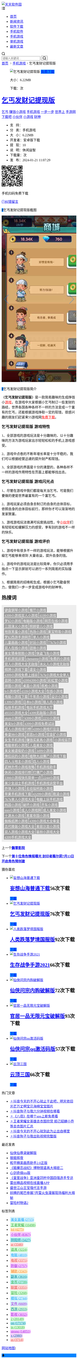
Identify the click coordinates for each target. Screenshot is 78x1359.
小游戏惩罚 (62, 740)
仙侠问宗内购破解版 (32, 990)
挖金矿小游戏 (56, 734)
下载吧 (7, 117)
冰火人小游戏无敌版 (54, 664)
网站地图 (8, 1348)
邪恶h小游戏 (35, 734)
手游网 (71, 112)
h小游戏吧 (12, 691)
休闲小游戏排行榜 (18, 772)
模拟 (19, 1298)
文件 (19, 1304)
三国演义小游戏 (16, 626)
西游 (19, 1309)
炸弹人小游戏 (15, 788)
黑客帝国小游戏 (38, 815)
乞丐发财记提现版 (28, 100)
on (18, 1323)
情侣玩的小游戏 (16, 756)
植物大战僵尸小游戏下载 (48, 756)
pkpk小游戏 (13, 718)
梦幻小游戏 (13, 621)
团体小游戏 (38, 648)
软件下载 (16, 26)
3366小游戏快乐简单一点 (23, 778)
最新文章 (16, 46)
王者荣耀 (23, 1225)
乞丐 (5, 112)
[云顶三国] (18, 1064)
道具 (19, 1249)
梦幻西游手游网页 (18, 637)
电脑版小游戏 (33, 621)
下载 (13, 898)
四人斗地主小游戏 (18, 761)
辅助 (19, 1271)
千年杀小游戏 (40, 696)
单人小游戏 (41, 637)
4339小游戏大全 (33, 691)
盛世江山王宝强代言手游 (28, 1188)
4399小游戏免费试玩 (39, 723)
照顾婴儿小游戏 (41, 626)
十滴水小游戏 (15, 815)
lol (17, 1229)
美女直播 (22, 1219)
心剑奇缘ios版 (20, 1173)
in (18, 1327)
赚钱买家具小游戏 (39, 740)
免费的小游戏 (60, 659)
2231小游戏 (51, 718)
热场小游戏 (38, 632)
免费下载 (47, 71)
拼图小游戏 (13, 686)
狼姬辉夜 (16, 1158)
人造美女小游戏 (41, 745)
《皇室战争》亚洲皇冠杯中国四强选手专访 (41, 1178)
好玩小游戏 (38, 642)
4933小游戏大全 (16, 713)
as (17, 1340)
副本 (19, 1276)
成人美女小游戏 (54, 810)
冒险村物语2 (19, 1203)
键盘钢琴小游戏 (16, 610)
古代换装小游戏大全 (20, 826)
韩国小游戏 (13, 805)
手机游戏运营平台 (49, 783)
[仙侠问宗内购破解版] (26, 980)
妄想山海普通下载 (30, 888)
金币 (19, 1282)
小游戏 (28, 117)
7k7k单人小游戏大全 (20, 799)
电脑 (19, 1255)
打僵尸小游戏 (43, 772)
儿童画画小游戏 (16, 642)
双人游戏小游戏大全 (20, 832)
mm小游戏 (12, 810)
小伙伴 (17, 117)
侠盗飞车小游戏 (47, 653)
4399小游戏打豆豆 (46, 729)
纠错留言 (11, 201)
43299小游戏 (42, 794)
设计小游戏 (59, 696)
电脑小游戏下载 (16, 696)
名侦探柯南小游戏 (39, 788)
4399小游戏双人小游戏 (21, 615)
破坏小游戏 (31, 805)
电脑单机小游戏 (16, 745)
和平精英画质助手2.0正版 (28, 1163)
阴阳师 (20, 1240)
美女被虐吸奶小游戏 (20, 751)
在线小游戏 (54, 691)
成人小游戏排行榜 (18, 729)
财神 (37, 117)
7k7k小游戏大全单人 (54, 675)
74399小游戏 (32, 718)
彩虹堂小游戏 (58, 680)
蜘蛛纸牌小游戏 (16, 821)
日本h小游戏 (32, 702)
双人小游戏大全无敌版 (21, 664)
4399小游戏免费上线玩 (21, 675)
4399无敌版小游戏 (43, 713)
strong (20, 1331)
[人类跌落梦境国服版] (26, 929)
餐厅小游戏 (38, 610)
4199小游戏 (48, 615)
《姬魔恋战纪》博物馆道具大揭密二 (36, 1168)
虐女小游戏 (38, 669)
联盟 (19, 1287)
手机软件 (16, 31)
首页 (13, 16)
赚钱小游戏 (17, 112)
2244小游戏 (51, 778)
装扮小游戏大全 (47, 832)
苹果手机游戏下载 (18, 794)
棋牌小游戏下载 (16, 669)
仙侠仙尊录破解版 (23, 1153)
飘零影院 (18, 848)
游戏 (8, 402)
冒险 (19, 1293)
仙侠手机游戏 (15, 707)
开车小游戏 (49, 805)
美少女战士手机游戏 (20, 783)
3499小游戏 (44, 751)
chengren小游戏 (37, 659)
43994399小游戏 (34, 680)
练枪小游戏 (49, 686)
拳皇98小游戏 (15, 734)
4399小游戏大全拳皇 (44, 821)
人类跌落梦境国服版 (32, 939)
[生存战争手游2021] (25, 954)
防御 (19, 1266)
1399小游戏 (13, 702)
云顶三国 (20, 1074)
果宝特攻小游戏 (59, 632)
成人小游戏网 (31, 810)
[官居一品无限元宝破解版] (30, 1005)
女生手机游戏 (15, 740)
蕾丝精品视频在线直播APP (30, 1183)
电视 (19, 1260)
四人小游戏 (41, 761)
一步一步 (47, 112)
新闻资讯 (16, 21)
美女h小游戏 (14, 723)
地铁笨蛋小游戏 (16, 632)
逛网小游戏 (13, 680)
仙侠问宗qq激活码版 (32, 1049)
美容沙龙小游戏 (47, 826)
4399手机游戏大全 (18, 837)
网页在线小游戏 (56, 621)
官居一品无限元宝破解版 (37, 1016)
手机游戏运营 (15, 659)
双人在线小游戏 (16, 648)
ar (17, 1244)
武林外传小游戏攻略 (20, 767)
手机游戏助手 (46, 767)
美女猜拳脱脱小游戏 (20, 653)
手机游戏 (16, 36)
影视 (19, 1314)
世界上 (60, 112)
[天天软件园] (12, 4)
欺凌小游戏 (61, 794)
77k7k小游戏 (57, 642)
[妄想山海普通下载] (25, 878)
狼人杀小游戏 (53, 702)
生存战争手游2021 (30, 965)
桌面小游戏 (31, 686)
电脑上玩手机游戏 (49, 799)
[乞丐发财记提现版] (25, 903)
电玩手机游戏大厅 (39, 707)
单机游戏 (16, 41)
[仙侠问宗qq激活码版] (26, 1038)
